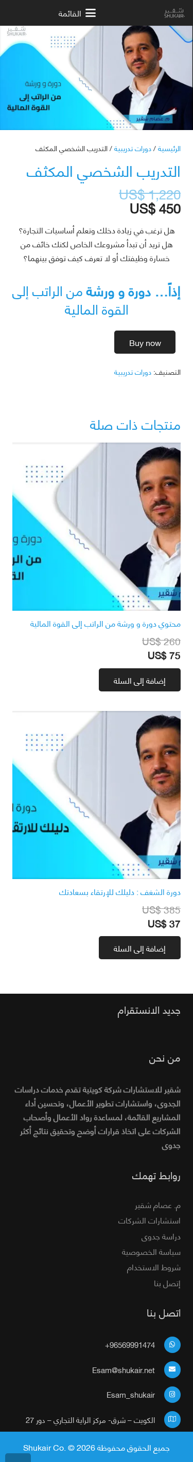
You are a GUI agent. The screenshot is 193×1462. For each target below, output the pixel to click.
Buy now (145, 342)
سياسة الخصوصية (151, 1251)
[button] (52, 13)
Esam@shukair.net (123, 1369)
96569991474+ (130, 1344)
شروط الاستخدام (154, 1266)
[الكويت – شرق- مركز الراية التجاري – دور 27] (168, 1419)
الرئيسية (169, 148)
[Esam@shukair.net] (168, 1369)
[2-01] (174, 13)
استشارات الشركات (149, 1219)
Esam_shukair (131, 1394)
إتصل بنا (167, 1282)
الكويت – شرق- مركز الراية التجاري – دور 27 (90, 1419)
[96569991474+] (168, 1345)
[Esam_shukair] (168, 1394)
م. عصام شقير (158, 1204)
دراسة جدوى (161, 1235)
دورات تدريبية (132, 148)
